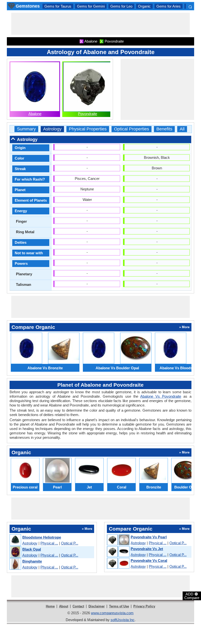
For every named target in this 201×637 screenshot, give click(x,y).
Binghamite (32, 561)
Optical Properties (131, 129)
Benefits (164, 129)
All (182, 129)
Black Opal (31, 549)
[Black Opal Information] (15, 552)
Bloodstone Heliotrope (41, 537)
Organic (144, 6)
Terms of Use (119, 606)
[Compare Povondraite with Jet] (118, 551)
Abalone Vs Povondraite (160, 396)
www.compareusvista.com (112, 613)
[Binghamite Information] (15, 564)
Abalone (34, 114)
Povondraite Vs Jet (147, 549)
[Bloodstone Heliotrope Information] (15, 540)
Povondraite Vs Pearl (149, 537)
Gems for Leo (121, 6)
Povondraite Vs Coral (149, 560)
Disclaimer (96, 606)
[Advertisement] (100, 24)
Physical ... (49, 543)
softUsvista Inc (123, 620)
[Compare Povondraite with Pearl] (118, 540)
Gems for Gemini (91, 6)
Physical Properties (88, 129)
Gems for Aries (168, 6)
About (63, 606)
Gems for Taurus (57, 6)
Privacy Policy (144, 606)
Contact (78, 606)
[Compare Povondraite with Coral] (118, 563)
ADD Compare (191, 595)
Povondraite (87, 114)
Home (50, 606)
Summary (26, 129)
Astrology (52, 129)
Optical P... (69, 543)
